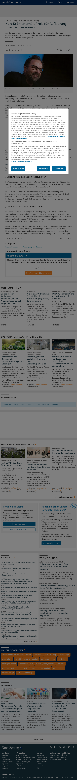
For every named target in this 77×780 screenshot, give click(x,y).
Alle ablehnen (43, 169)
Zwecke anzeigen (18, 169)
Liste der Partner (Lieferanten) (21, 162)
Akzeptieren (59, 169)
